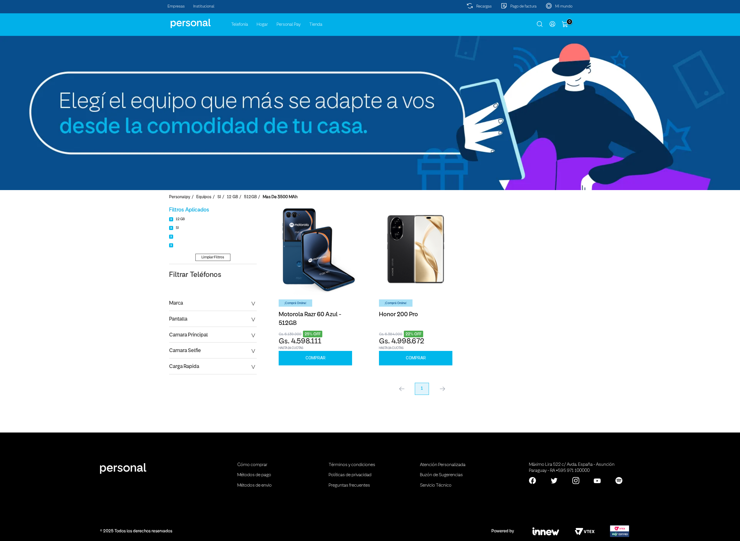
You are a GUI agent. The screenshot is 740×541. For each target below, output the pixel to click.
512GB (250, 197)
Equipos (203, 197)
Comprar (315, 357)
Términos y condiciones (352, 465)
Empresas (176, 6)
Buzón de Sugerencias (441, 475)
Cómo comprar (252, 465)
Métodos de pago (254, 475)
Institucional (203, 6)
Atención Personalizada (442, 465)
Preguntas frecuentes (349, 485)
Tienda (315, 25)
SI (219, 197)
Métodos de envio (254, 485)
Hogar (262, 25)
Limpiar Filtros (212, 257)
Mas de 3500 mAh (280, 197)
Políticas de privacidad (350, 475)
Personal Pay (289, 25)
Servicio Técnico (436, 485)
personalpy (179, 197)
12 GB (232, 197)
